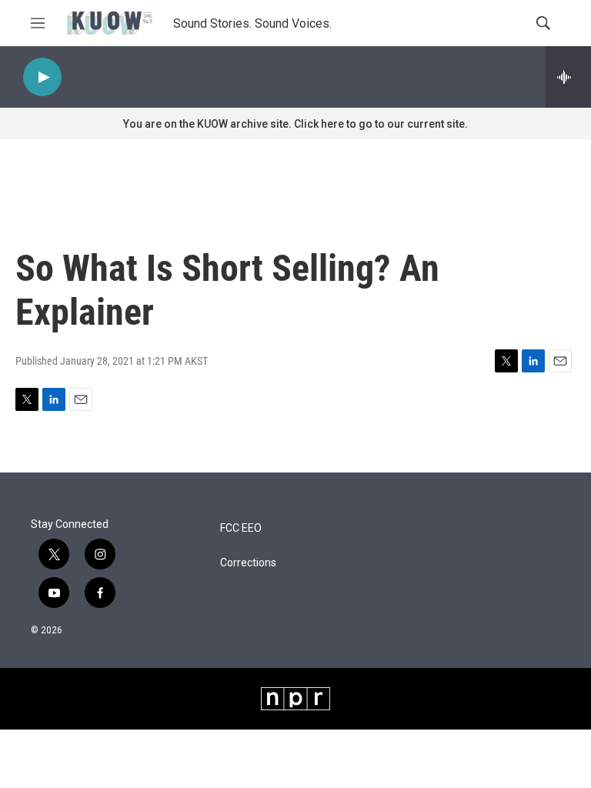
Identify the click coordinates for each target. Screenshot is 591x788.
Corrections (248, 563)
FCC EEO (241, 528)
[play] (42, 77)
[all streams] (568, 77)
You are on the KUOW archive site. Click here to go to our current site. (295, 124)
